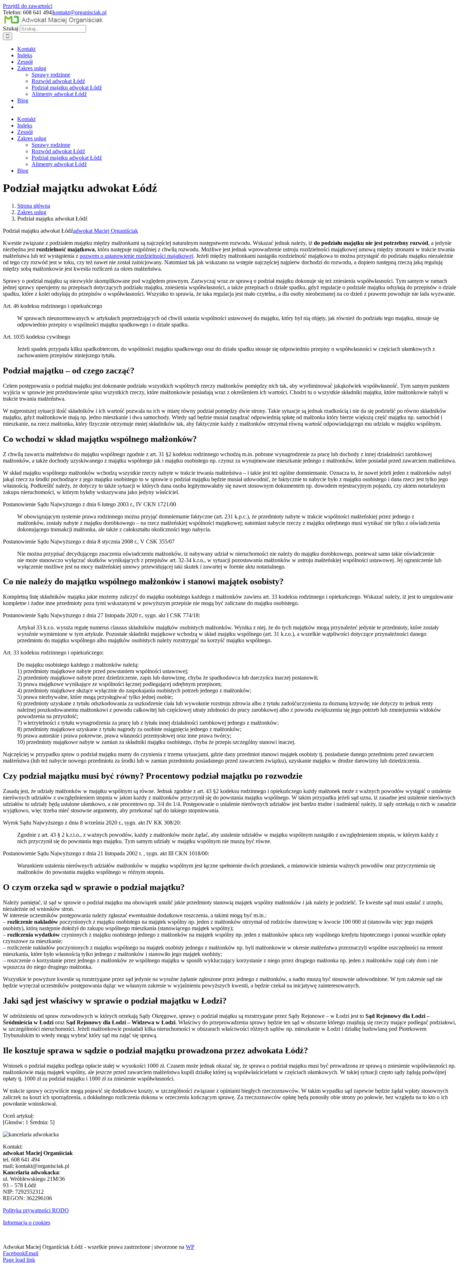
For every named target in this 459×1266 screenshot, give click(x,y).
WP (190, 1247)
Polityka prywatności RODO (36, 1210)
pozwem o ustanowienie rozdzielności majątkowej (136, 256)
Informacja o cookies (26, 1222)
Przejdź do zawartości (27, 6)
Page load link (19, 1260)
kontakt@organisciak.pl (80, 12)
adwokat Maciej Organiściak (105, 231)
